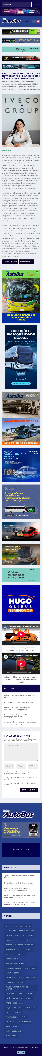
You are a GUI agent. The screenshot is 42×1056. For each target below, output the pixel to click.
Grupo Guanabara (13, 950)
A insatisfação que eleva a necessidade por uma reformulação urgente (20, 723)
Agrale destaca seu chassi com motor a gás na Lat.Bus (20, 696)
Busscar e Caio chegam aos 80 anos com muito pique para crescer (19, 716)
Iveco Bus (9, 954)
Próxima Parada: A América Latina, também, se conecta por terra (17, 709)
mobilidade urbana (13, 968)
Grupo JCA (27, 950)
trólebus (29, 994)
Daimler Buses (22, 940)
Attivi (28, 926)
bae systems (11, 931)
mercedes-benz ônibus (15, 964)
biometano (23, 931)
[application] (21, 634)
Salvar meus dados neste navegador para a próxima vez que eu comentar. (20, 772)
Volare (8, 1012)
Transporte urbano (14, 994)
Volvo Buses (11, 1022)
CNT (23, 936)
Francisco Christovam (24, 945)
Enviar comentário (29, 790)
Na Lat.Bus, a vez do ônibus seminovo (18, 702)
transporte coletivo (14, 982)
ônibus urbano (12, 1036)
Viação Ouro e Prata (14, 1003)
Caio (17, 936)
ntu (26, 968)
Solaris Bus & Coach (14, 978)
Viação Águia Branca (14, 1008)
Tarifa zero (30, 978)
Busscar (9, 936)
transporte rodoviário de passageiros (17, 988)
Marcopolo (21, 954)
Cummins (9, 940)
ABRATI (8, 926)
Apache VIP (18, 926)
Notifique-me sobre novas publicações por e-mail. (20, 784)
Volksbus (18, 1012)
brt (32, 931)
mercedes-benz (12, 959)
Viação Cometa (12, 998)
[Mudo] (34, 643)
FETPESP (9, 945)
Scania (8, 973)
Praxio (33, 968)
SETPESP (17, 973)
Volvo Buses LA (25, 1022)
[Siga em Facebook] (34, 21)
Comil (30, 936)
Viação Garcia (26, 998)
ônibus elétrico (12, 1026)
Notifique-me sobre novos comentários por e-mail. (20, 778)
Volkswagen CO (12, 1017)
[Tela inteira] (37, 643)
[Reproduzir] (5, 643)
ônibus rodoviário (13, 1031)
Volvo (24, 1017)
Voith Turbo (31, 1008)
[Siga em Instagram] (38, 21)
